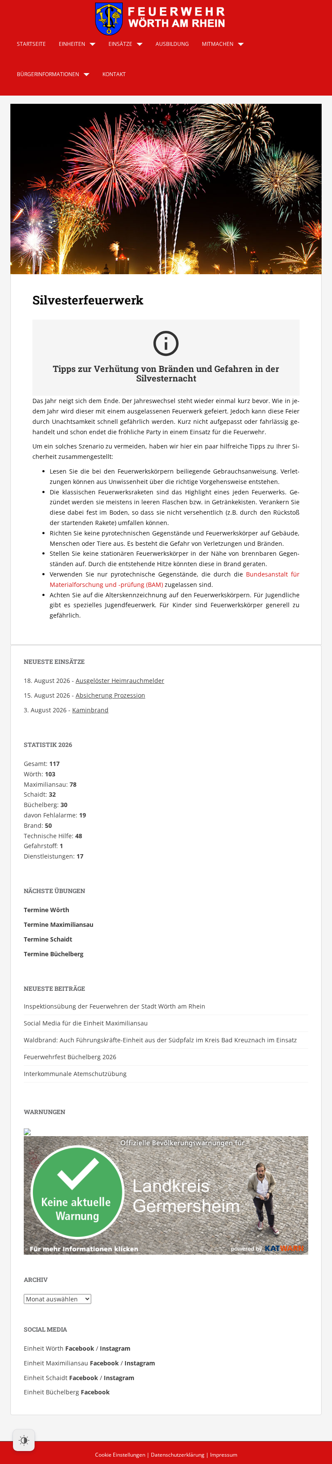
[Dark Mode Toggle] (24, 1440)
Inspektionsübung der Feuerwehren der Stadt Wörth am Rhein (114, 1006)
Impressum (223, 1454)
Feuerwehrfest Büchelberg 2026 (70, 1057)
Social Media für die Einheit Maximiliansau (86, 1023)
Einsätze (120, 44)
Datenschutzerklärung (177, 1454)
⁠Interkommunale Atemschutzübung (75, 1074)
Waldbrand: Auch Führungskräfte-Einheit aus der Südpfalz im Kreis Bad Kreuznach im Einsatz (160, 1040)
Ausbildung (172, 44)
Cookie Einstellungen (120, 1454)
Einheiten (72, 44)
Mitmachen (217, 44)
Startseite (31, 44)
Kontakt (114, 74)
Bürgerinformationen (48, 74)
